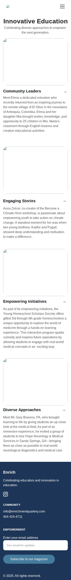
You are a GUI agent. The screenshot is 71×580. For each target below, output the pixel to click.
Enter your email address (20, 537)
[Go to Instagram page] (5, 494)
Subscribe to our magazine (29, 559)
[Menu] (62, 6)
